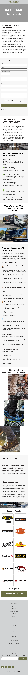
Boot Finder (14, 605)
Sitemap (14, 619)
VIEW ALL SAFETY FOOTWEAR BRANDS (14, 594)
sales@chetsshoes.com (14, 649)
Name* (2, 63)
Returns (14, 627)
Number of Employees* (5, 71)
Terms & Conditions (14, 611)
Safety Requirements (5, 75)
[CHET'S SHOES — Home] (14, 2)
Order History (14, 634)
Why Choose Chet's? (14, 618)
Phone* (2, 87)
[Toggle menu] (2, 2)
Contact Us (14, 625)
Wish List (14, 636)
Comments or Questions (6, 92)
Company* (3, 67)
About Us (14, 608)
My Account (14, 633)
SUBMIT (14, 105)
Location (14, 606)
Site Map (14, 628)
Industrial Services (14, 610)
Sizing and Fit (14, 616)
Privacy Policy (14, 613)
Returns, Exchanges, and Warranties (14, 614)
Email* (2, 83)
